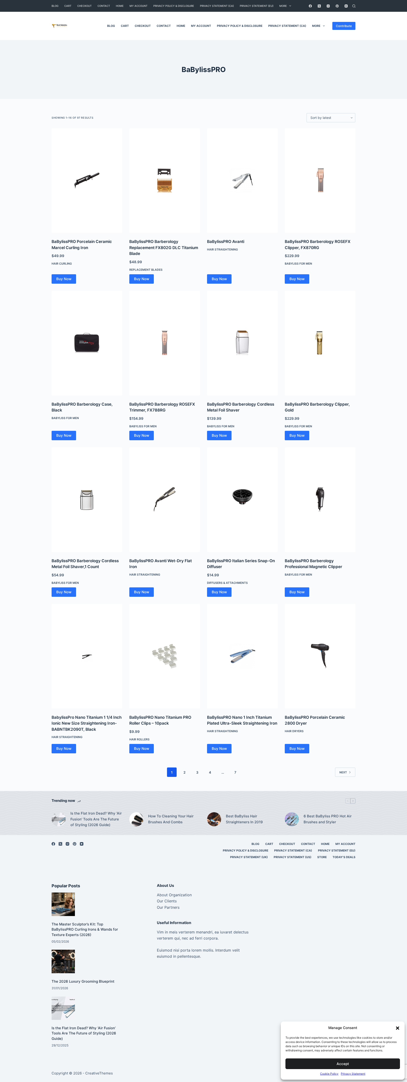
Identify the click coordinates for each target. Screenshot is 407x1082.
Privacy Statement (353, 1073)
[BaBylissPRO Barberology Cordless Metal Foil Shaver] (242, 343)
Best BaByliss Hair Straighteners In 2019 (244, 819)
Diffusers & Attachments (227, 583)
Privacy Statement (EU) (256, 6)
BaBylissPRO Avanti (225, 241)
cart (67, 6)
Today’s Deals (344, 857)
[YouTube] (346, 6)
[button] (397, 1028)
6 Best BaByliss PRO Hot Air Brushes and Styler (328, 819)
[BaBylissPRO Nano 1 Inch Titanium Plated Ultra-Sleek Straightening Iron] (242, 656)
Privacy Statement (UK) (249, 857)
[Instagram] (328, 6)
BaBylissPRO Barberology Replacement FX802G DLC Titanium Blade (163, 247)
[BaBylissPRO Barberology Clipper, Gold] (320, 343)
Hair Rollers (139, 739)
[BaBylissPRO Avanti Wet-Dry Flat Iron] (164, 499)
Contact (104, 6)
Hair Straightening (222, 249)
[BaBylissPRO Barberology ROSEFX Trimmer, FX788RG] (164, 343)
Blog (55, 6)
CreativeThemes (99, 1073)
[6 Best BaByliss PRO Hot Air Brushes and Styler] (292, 819)
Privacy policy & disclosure (173, 6)
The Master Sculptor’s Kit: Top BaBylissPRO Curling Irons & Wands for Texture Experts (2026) (85, 929)
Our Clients (167, 901)
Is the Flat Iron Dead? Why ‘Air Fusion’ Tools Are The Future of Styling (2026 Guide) (96, 819)
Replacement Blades (146, 269)
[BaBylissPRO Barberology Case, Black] (87, 343)
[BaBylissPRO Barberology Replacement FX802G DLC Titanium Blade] (164, 180)
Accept (343, 1064)
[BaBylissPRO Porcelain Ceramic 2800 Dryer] (320, 656)
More (283, 6)
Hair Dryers (294, 731)
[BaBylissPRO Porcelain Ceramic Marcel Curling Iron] (87, 180)
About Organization (174, 894)
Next (343, 772)
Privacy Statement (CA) (217, 6)
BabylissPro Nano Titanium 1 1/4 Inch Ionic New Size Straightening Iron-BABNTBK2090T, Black (87, 723)
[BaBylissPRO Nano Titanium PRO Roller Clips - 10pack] (164, 656)
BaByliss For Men (298, 263)
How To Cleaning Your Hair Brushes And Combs (171, 819)
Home (120, 6)
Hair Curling (62, 263)
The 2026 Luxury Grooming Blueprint (83, 981)
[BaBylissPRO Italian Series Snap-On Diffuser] (242, 499)
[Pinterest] (337, 6)
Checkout (84, 6)
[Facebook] (310, 6)
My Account (138, 6)
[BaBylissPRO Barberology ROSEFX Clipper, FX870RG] (320, 180)
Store (322, 857)
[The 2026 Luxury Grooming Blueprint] (63, 961)
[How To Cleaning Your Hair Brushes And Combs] (136, 819)
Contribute (344, 26)
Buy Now (63, 279)
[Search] (353, 6)
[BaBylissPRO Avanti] (242, 180)
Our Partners (168, 907)
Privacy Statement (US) (292, 857)
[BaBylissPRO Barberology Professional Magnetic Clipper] (320, 499)
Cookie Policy (329, 1073)
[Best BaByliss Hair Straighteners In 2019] (214, 819)
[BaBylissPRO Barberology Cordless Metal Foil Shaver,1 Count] (87, 499)
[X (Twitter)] (319, 6)
